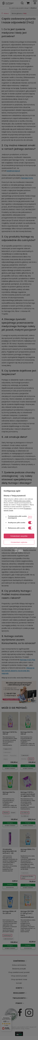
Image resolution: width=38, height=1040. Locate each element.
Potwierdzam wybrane (19, 542)
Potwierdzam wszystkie (19, 536)
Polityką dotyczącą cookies (22, 501)
